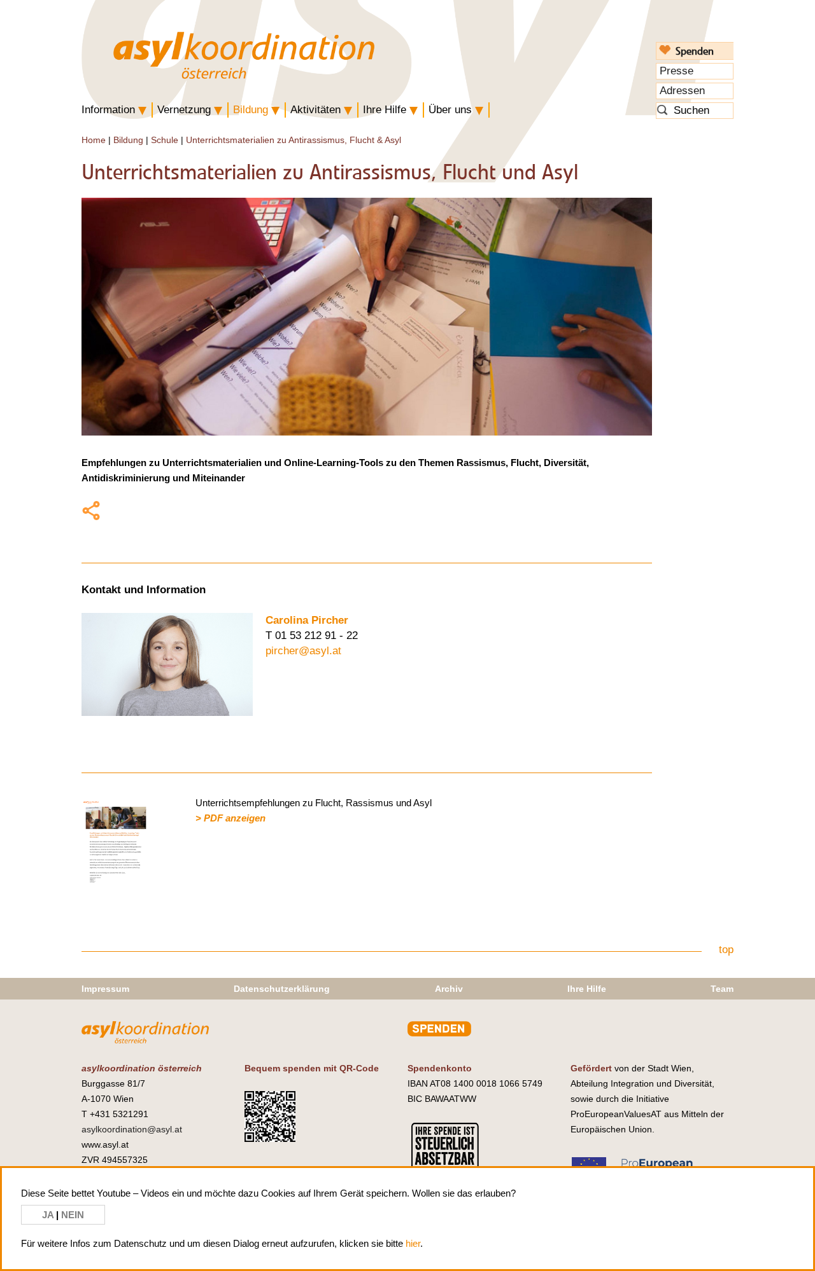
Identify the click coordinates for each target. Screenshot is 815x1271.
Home (94, 140)
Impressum (105, 989)
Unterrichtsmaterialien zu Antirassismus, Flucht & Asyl (293, 140)
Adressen (682, 91)
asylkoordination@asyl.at (132, 1129)
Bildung (250, 110)
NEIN (72, 1214)
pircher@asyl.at (303, 651)
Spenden (695, 51)
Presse (676, 71)
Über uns (450, 110)
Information (108, 110)
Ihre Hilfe (384, 110)
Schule (164, 140)
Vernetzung (184, 110)
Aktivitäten (315, 110)
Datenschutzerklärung (282, 989)
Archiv (449, 989)
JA (49, 1214)
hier (413, 1243)
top (726, 950)
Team (722, 989)
